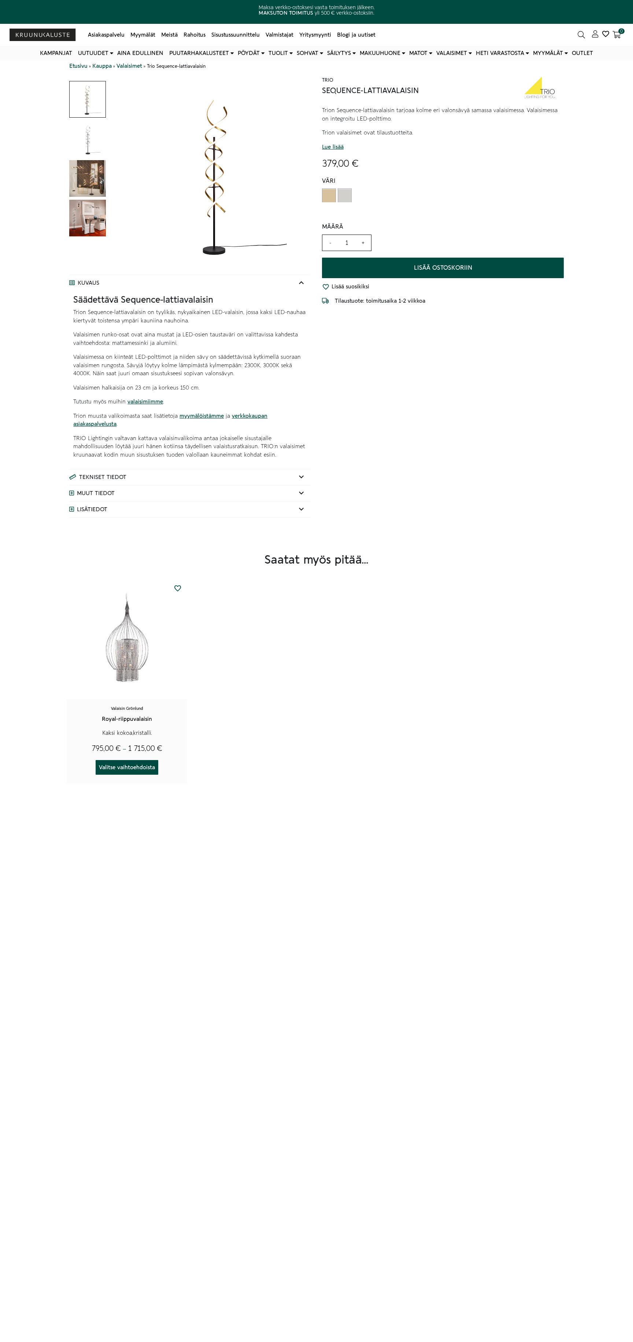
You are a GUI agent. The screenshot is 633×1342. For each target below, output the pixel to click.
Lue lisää (333, 147)
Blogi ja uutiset (356, 35)
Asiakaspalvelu (106, 35)
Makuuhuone (380, 53)
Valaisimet (451, 53)
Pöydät (249, 53)
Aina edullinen (140, 53)
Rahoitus (195, 35)
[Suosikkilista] (605, 35)
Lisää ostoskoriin (443, 268)
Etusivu (78, 66)
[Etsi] (581, 35)
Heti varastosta (500, 53)
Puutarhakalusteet (199, 53)
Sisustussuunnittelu (235, 35)
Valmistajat (279, 35)
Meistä (169, 35)
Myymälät (142, 35)
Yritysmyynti (315, 35)
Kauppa (102, 66)
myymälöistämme (201, 416)
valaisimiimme (145, 401)
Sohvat (307, 53)
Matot (418, 53)
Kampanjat (56, 53)
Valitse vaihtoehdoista (127, 767)
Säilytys (339, 53)
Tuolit (278, 53)
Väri (329, 181)
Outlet (582, 53)
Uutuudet (93, 53)
